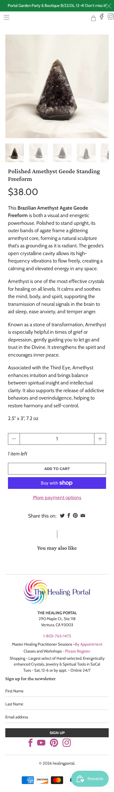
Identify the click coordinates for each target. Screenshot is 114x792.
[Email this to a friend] (83, 515)
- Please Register (76, 651)
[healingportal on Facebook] (30, 743)
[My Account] (4, 17)
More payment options (57, 497)
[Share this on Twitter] (62, 515)
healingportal (49, 18)
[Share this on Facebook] (69, 515)
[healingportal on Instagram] (67, 743)
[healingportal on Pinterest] (54, 743)
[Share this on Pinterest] (75, 515)
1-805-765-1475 (57, 636)
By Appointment (88, 644)
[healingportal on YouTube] (41, 743)
